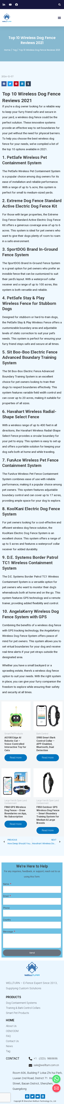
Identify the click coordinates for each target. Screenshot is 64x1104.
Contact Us (12, 1041)
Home (7, 49)
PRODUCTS (13, 997)
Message (8, 931)
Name (6, 884)
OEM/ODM (12, 1031)
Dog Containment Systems (21, 1002)
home (10, 1020)
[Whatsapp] (56, 1079)
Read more (16, 757)
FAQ (8, 1036)
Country (7, 919)
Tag (15, 49)
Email (6, 896)
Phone (6, 908)
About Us (11, 1025)
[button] (59, 4)
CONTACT (12, 1058)
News (9, 1046)
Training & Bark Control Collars (23, 1007)
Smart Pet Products (17, 1012)
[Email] (56, 1088)
